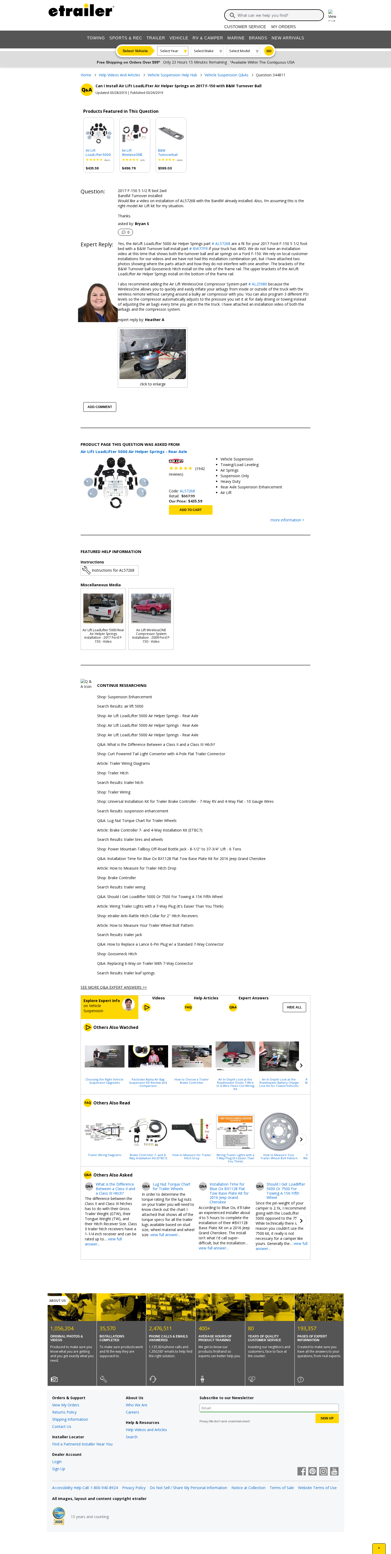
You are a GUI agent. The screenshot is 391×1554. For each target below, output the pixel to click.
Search (132, 1436)
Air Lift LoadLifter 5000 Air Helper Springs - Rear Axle (98, 152)
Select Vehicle (135, 51)
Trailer (156, 38)
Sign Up (58, 1468)
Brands (258, 38)
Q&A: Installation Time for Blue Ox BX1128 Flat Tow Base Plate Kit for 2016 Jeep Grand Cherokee (181, 859)
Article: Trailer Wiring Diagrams (123, 763)
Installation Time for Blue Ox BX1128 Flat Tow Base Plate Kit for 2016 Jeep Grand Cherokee (229, 1193)
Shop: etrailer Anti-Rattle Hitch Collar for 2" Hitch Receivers (147, 916)
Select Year (169, 50)
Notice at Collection (248, 1487)
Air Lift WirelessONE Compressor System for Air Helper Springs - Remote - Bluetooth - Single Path (135, 152)
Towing (96, 38)
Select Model (239, 50)
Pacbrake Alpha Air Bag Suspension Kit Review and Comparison (148, 1082)
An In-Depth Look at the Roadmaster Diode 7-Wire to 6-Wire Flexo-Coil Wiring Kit (235, 1084)
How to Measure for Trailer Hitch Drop (191, 1156)
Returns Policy (64, 1412)
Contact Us (61, 1426)
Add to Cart (191, 510)
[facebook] (301, 1472)
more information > (287, 520)
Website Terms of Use (317, 1487)
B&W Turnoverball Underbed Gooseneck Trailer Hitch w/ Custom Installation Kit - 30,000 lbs (170, 152)
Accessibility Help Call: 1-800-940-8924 (85, 1487)
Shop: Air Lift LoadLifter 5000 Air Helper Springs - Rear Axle (147, 716)
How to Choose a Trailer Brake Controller (191, 1080)
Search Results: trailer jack (119, 935)
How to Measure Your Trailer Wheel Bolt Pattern (279, 1156)
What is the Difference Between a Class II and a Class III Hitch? (115, 1188)
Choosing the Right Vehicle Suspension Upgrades (104, 1080)
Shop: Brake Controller (116, 878)
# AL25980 (257, 283)
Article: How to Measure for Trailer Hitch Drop (136, 868)
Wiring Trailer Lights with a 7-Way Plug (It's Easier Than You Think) (235, 1158)
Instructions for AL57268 (113, 570)
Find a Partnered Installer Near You (82, 1444)
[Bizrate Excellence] (58, 1516)
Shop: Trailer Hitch (112, 773)
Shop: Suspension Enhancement (124, 697)
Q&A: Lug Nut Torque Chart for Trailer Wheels (137, 820)
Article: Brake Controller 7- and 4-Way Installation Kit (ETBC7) (149, 830)
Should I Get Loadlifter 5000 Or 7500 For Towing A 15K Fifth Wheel (286, 1191)
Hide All (294, 1007)
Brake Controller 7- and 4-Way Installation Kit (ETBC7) (148, 1156)
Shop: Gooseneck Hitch (117, 954)
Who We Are (136, 1404)
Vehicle (178, 38)
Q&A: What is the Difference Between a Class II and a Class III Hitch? (156, 744)
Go (269, 51)
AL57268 (187, 490)
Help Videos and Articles (146, 1429)
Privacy (203, 1421)
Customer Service (245, 26)
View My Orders (65, 1404)
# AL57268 (220, 243)
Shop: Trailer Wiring (113, 792)
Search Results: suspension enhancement (132, 811)
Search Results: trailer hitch (120, 782)
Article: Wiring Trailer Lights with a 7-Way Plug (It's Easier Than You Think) (160, 906)
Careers (132, 1412)
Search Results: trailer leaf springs (126, 973)
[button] (301, 1065)
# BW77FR (198, 248)
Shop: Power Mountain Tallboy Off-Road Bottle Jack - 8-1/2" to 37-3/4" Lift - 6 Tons (169, 849)
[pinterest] (312, 1472)
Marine (236, 38)
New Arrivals (288, 38)
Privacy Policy (133, 1487)
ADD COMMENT (100, 407)
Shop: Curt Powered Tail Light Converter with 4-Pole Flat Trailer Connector (161, 754)
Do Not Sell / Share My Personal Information (188, 1487)
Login (57, 1461)
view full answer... (165, 1234)
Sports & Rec (125, 38)
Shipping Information (70, 1419)
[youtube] (334, 1472)
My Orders (283, 26)
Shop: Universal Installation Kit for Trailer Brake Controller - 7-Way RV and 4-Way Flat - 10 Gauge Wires (185, 801)
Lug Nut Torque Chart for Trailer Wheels (171, 1186)
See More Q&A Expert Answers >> (114, 987)
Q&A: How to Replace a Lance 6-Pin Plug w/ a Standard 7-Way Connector (160, 944)
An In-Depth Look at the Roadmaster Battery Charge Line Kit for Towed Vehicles (279, 1082)
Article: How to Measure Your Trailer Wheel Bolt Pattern (145, 925)
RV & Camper (208, 38)
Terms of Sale (282, 1487)
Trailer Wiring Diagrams (104, 1155)
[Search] (232, 15)
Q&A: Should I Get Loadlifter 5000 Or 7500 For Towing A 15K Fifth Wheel (160, 897)
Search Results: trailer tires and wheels (130, 839)
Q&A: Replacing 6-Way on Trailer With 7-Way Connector (145, 963)
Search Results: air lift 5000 (120, 706)
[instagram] (323, 1472)
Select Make (204, 50)
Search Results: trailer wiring (121, 887)
